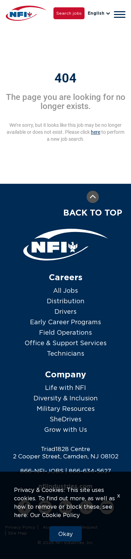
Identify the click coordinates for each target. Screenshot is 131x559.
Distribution (66, 301)
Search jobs (69, 13)
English (96, 13)
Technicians (65, 353)
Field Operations (65, 332)
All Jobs (65, 290)
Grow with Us (65, 429)
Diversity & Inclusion (66, 398)
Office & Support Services (65, 343)
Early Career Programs (65, 322)
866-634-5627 (90, 471)
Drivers (65, 311)
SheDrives (65, 419)
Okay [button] (65, 534)
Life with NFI (65, 387)
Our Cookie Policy (55, 515)
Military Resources (66, 408)
